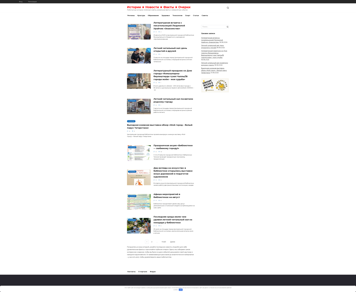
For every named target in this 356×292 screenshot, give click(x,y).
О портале (142, 272)
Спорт (187, 15)
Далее (172, 242)
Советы (205, 15)
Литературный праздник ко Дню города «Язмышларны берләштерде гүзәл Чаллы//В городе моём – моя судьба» (173, 75)
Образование (153, 15)
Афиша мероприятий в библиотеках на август (167, 195)
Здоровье (166, 15)
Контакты (131, 272)
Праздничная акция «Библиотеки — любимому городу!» (173, 147)
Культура (141, 15)
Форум (153, 272)
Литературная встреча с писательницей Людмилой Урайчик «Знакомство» (169, 25)
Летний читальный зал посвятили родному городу (173, 100)
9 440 (164, 242)
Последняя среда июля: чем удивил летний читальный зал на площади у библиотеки (173, 219)
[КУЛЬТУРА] (139, 38)
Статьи (196, 15)
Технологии (177, 15)
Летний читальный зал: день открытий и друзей (170, 49)
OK (181, 289)
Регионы (131, 15)
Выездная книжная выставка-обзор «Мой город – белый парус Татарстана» (159, 126)
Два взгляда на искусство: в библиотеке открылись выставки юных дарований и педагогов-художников (173, 172)
